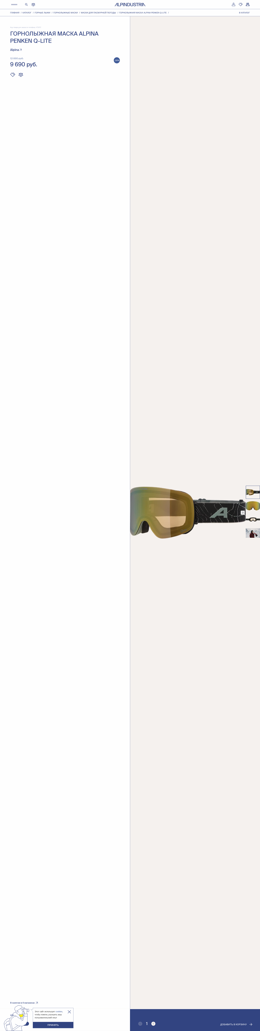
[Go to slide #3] (253, 519)
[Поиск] (26, 4)
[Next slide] (243, 513)
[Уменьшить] (140, 1024)
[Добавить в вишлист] (12, 74)
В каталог (244, 13)
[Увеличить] (153, 1024)
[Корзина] (248, 4)
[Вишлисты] (240, 4)
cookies (59, 1011)
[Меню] (14, 5)
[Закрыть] (69, 1011)
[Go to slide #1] (253, 492)
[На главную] (130, 4)
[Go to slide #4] (253, 533)
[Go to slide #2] (253, 505)
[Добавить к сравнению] (20, 74)
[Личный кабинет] (233, 4)
